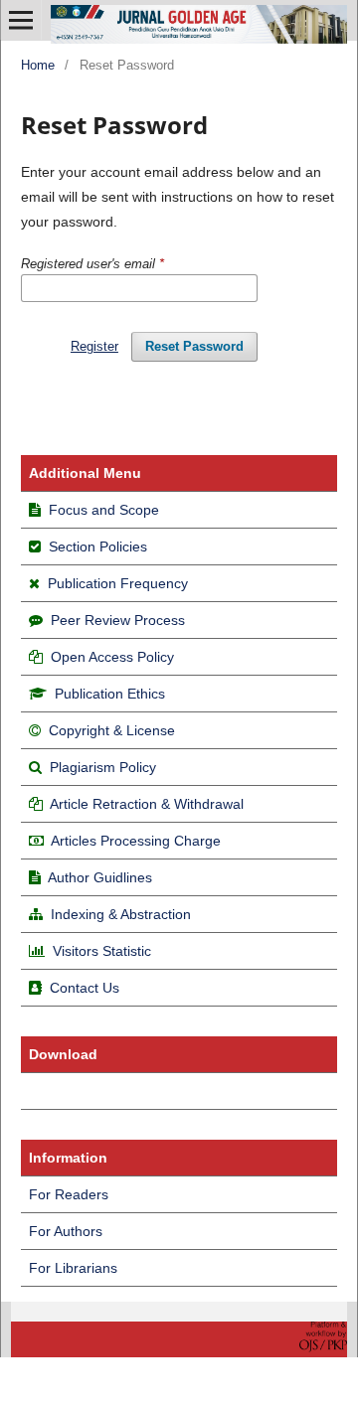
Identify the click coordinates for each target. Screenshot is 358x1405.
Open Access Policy (112, 657)
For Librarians (73, 1268)
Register (94, 346)
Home (38, 65)
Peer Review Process (118, 620)
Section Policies (98, 546)
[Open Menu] (21, 20)
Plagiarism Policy (103, 767)
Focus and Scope (104, 510)
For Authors (65, 1231)
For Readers (68, 1194)
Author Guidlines (100, 877)
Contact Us (84, 988)
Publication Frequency (118, 583)
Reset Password (194, 346)
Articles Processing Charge (134, 841)
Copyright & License (112, 730)
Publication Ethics (110, 694)
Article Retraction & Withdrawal (147, 804)
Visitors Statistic (102, 951)
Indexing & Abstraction (121, 914)
